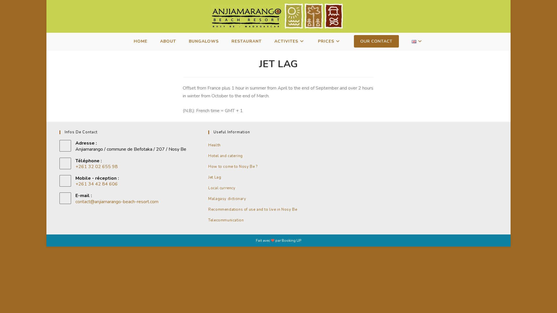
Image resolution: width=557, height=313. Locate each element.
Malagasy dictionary (227, 198)
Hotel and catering (225, 156)
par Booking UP (288, 240)
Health (214, 145)
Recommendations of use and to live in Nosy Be (252, 209)
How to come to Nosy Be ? (232, 166)
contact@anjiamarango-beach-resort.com (116, 202)
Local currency (221, 188)
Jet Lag (214, 177)
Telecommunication (226, 220)
